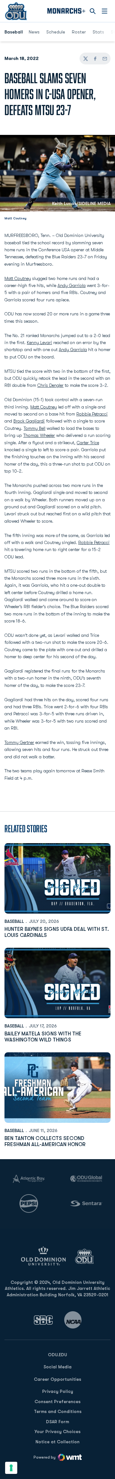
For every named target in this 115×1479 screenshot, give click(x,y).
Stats (98, 31)
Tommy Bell (34, 428)
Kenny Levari (39, 342)
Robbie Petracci (92, 413)
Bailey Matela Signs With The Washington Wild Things (42, 1037)
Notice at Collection (57, 1441)
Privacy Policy (57, 1391)
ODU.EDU (57, 1354)
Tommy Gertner (19, 742)
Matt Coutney (17, 278)
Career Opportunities (57, 1379)
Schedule (55, 31)
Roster (79, 31)
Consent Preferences (57, 1401)
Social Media (57, 1366)
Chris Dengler (50, 385)
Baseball (14, 921)
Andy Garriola (71, 285)
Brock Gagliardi (29, 420)
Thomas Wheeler (39, 435)
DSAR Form (57, 1421)
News (34, 31)
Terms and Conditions (57, 1411)
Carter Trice (88, 442)
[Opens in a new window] (43, 1320)
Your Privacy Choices (57, 1431)
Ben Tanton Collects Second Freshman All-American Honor (45, 1141)
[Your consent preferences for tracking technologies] (11, 1468)
